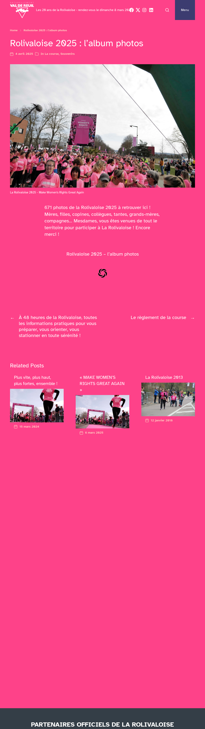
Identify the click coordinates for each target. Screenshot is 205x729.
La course (52, 54)
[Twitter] (138, 9)
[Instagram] (144, 10)
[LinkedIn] (151, 10)
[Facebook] (131, 10)
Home (14, 30)
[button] (167, 10)
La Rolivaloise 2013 (164, 377)
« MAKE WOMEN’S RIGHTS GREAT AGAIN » (102, 383)
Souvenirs (67, 54)
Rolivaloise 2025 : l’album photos (45, 30)
